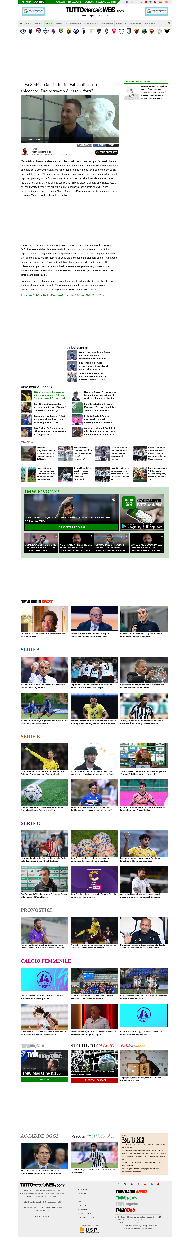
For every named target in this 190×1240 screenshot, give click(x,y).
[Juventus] (84, 31)
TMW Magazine (74, 2)
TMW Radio (59, 2)
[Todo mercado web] (160, 2)
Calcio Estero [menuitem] (91, 23)
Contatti (82, 1206)
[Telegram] (150, 2)
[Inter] (76, 31)
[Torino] (152, 31)
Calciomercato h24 (106, 2)
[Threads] (136, 2)
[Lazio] (91, 31)
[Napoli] (121, 31)
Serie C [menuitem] (59, 23)
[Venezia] (167, 31)
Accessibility (84, 1210)
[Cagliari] (38, 31)
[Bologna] (31, 31)
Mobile (81, 1198)
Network (26, 2)
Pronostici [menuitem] (150, 23)
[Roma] (137, 31)
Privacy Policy (84, 1214)
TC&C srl (32, 1190)
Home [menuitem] (28, 23)
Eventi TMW (83, 1194)
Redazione (82, 1190)
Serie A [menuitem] (38, 23)
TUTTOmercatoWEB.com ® (51, 1208)
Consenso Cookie (86, 1218)
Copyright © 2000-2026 (31, 1208)
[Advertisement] (146, 198)
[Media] (155, 2)
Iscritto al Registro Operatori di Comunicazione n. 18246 (42, 1202)
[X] (132, 2)
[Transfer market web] (166, 2)
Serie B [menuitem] (48, 23)
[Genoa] (68, 31)
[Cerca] (169, 23)
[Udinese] (159, 31)
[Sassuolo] (144, 31)
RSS (79, 1202)
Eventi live (38, 2)
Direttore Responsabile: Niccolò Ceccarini (42, 1196)
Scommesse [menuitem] (135, 23)
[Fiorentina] (53, 31)
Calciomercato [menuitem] (73, 23)
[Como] (46, 31)
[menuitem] (21, 23)
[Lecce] (99, 31)
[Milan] (106, 31)
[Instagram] (141, 2)
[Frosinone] (61, 31)
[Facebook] (127, 2)
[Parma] (129, 31)
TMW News (89, 2)
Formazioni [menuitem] (107, 23)
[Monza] (114, 31)
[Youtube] (146, 2)
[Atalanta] (23, 31)
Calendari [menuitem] (121, 23)
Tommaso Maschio (41, 152)
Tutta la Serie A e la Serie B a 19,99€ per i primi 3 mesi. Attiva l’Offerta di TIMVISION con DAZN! (62, 295)
